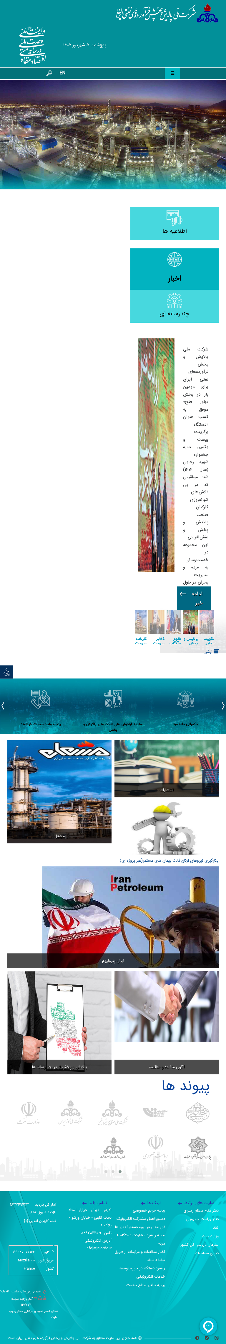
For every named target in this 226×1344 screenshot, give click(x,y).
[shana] (155, 947)
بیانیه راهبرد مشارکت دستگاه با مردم (141, 1239)
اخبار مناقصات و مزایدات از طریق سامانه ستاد (139, 1256)
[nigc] (71, 947)
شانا (216, 1228)
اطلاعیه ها (174, 231)
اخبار (174, 278)
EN (62, 73)
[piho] (113, 982)
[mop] (28, 947)
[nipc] (113, 947)
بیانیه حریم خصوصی (149, 1210)
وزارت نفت (210, 1236)
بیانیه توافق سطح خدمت (145, 1285)
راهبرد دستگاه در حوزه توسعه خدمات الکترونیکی (142, 1272)
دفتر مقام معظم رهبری (201, 1210)
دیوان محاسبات (207, 1253)
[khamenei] (197, 947)
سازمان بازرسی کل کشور (199, 1245)
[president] (155, 982)
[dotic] (197, 982)
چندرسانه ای (174, 313)
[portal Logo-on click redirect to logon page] (167, 13)
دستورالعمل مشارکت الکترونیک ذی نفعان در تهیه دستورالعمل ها (140, 1223)
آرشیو (209, 486)
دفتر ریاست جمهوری (202, 1219)
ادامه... (194, 432)
